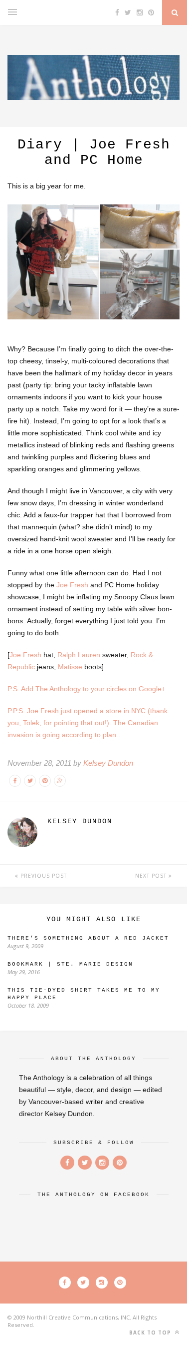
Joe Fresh (72, 585)
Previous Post (42, 875)
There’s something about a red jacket (88, 938)
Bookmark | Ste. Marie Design (70, 964)
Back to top (151, 1332)
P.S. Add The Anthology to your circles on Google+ (86, 689)
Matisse (70, 667)
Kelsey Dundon (108, 763)
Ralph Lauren (78, 655)
